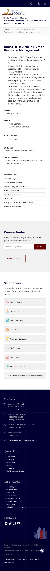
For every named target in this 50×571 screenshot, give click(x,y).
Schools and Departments (16, 507)
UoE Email (14, 330)
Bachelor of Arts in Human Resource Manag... (22, 32)
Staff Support (15, 348)
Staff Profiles (11, 495)
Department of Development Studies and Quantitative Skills (24, 22)
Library (9, 465)
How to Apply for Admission (15, 186)
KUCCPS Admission (11, 190)
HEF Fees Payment (11, 178)
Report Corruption (13, 501)
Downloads (11, 462)
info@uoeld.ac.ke (14, 440)
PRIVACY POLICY (10, 560)
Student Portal (16, 302)
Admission (10, 456)
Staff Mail (10, 492)
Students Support (17, 311)
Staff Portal (14, 357)
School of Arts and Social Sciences (15, 18)
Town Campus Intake (12, 206)
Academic (10, 459)
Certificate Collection (18, 339)
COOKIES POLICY (34, 560)
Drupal (16, 554)
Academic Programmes (25, 29)
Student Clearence (17, 366)
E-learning (10, 487)
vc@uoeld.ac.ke (28, 440)
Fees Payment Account (13, 182)
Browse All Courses (14, 258)
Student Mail (11, 490)
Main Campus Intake (12, 194)
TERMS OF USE (22, 560)
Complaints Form (17, 320)
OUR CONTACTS (10, 562)
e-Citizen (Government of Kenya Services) (26, 376)
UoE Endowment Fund (15, 471)
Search (40, 246)
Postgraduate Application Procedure (18, 202)
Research (10, 468)
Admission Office (10, 175)
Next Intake (8, 198)
